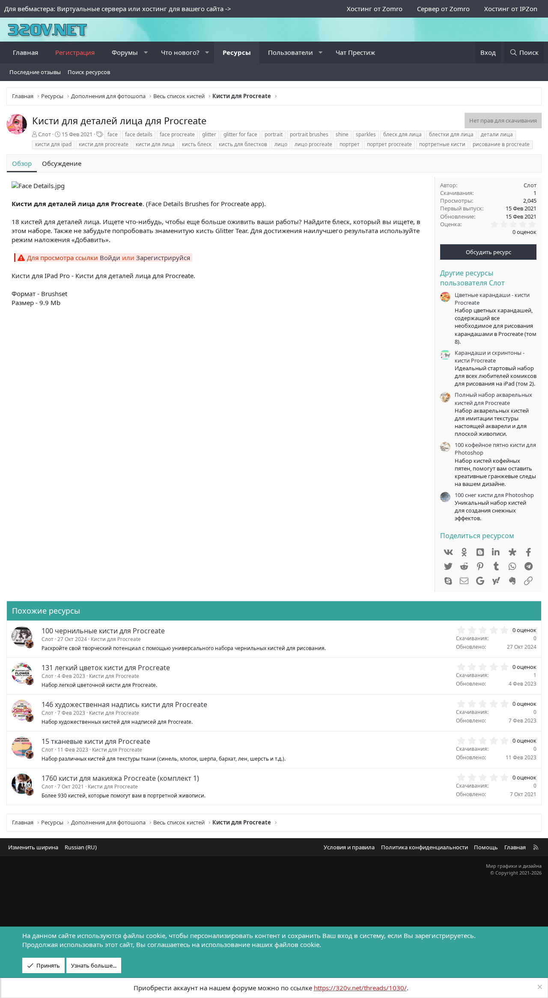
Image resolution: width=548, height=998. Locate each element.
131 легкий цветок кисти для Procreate (106, 667)
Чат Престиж (355, 52)
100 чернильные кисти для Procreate (103, 630)
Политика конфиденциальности (424, 847)
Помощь (486, 847)
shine (342, 134)
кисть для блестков (243, 144)
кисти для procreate (103, 144)
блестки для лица (451, 134)
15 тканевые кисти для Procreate (96, 741)
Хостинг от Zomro (374, 8)
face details (138, 134)
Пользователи (290, 52)
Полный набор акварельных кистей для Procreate (493, 398)
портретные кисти (442, 144)
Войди (110, 257)
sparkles (366, 134)
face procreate (177, 134)
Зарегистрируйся (163, 257)
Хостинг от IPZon (510, 8)
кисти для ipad (53, 144)
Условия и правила (349, 847)
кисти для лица (155, 144)
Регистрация (75, 52)
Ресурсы (237, 52)
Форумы (125, 52)
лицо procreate (313, 144)
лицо (280, 144)
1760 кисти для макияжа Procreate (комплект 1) (120, 778)
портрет (350, 144)
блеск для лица (402, 134)
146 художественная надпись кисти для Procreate (124, 704)
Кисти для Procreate (116, 639)
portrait (274, 134)
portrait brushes (309, 134)
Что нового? (180, 52)
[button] (145, 52)
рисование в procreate (501, 144)
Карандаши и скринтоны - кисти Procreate (489, 356)
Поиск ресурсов (89, 72)
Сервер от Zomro (443, 8)
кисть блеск (196, 144)
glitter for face (240, 134)
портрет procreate (389, 144)
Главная (25, 52)
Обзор (22, 163)
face (112, 134)
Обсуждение (61, 163)
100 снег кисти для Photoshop (494, 495)
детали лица (497, 134)
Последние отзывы (35, 72)
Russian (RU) (81, 847)
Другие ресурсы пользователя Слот (472, 277)
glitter (209, 134)
